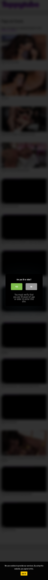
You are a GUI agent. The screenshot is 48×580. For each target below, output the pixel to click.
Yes (16, 286)
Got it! (24, 573)
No (31, 286)
